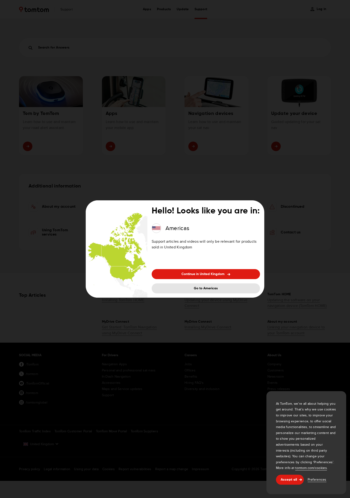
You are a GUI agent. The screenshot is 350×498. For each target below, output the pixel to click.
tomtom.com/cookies (311, 467)
